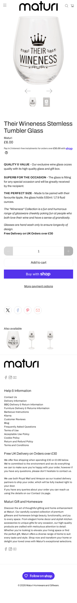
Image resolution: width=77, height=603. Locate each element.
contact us (65, 471)
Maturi (8, 138)
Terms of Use (11, 430)
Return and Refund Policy (18, 441)
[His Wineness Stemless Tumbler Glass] (13, 348)
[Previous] (28, 91)
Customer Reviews (14, 419)
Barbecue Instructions (16, 411)
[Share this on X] (8, 310)
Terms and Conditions (16, 445)
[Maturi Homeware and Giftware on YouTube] (15, 378)
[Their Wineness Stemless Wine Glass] (38, 50)
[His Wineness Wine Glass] (31, 348)
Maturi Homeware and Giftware (42, 585)
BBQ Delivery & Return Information (23, 404)
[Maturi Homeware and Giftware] (38, 6)
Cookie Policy (12, 437)
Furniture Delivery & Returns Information (26, 408)
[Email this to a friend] (38, 310)
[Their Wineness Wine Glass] (50, 348)
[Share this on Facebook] (18, 310)
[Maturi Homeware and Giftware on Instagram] (10, 378)
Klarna (7, 415)
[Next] (49, 91)
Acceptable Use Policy (16, 434)
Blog (6, 423)
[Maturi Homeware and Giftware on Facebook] (6, 378)
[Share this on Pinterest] (28, 310)
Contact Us (10, 397)
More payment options (38, 286)
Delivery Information (15, 400)
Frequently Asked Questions (20, 426)
